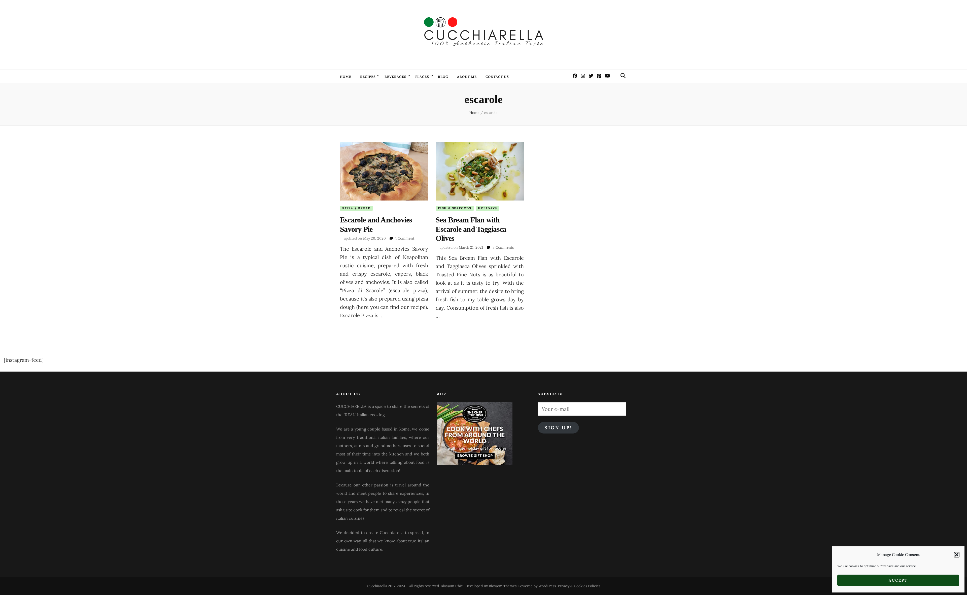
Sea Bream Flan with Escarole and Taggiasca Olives (471, 229)
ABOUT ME (467, 77)
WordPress (547, 586)
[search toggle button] (623, 75)
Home (345, 77)
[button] (956, 554)
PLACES (422, 77)
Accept (898, 580)
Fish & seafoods (454, 208)
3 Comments (503, 247)
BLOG (443, 77)
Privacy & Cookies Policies (579, 586)
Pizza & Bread (356, 208)
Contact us (497, 77)
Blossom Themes (502, 586)
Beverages (395, 77)
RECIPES (368, 77)
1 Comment (404, 238)
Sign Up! (558, 428)
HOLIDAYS (487, 208)
